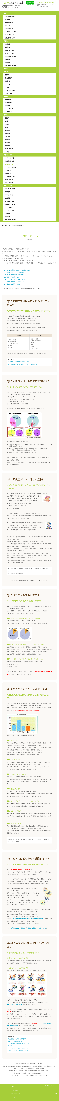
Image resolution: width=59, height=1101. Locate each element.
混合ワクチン (9, 179)
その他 (7, 152)
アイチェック (9, 29)
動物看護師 (8, 78)
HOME (4, 225)
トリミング (8, 112)
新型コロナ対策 (9, 53)
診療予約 (7, 19)
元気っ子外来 (9, 22)
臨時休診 (7, 47)
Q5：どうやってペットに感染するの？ (14, 279)
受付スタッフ (9, 81)
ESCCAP (10, 1046)
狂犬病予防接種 (9, 161)
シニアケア (8, 106)
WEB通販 (7, 192)
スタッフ (6, 72)
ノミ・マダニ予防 (10, 176)
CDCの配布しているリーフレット (17, 1048)
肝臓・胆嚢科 (9, 149)
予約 (5, 13)
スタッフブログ (14, 1094)
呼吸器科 (7, 130)
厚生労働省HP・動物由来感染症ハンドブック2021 (22, 364)
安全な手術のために (10, 56)
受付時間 (7, 44)
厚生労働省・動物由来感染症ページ (18, 362)
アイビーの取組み (8, 186)
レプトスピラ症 (9, 158)
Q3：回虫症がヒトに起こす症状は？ (14, 275)
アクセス (6, 69)
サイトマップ (15, 1086)
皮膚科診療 (8, 102)
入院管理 (7, 198)
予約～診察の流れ (10, 16)
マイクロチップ (9, 210)
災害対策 (7, 213)
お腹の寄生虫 (9, 164)
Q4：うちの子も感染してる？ (12, 277)
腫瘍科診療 (8, 99)
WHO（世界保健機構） (14, 1041)
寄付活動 (7, 216)
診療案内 (6, 41)
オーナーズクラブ (10, 189)
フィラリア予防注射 (10, 167)
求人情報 (9, 93)
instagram (14, 1090)
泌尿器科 (7, 142)
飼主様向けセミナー (10, 38)
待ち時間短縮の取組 (10, 66)
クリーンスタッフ (10, 90)
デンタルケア (9, 183)
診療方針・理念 (9, 50)
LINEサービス (9, 195)
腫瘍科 (7, 118)
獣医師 (7, 75)
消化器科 (7, 136)
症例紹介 (6, 115)
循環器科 (7, 133)
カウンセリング (9, 35)
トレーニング (9, 109)
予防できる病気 (8, 155)
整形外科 (7, 139)
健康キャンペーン (10, 204)
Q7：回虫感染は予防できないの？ (13, 284)
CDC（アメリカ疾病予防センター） (18, 1043)
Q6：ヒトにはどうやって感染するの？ (14, 282)
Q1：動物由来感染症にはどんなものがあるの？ (17, 270)
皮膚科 (7, 121)
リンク (15, 1097)
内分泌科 (7, 146)
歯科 (6, 127)
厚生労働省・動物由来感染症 (16, 1039)
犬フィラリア (9, 170)
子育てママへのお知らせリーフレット (18, 1051)
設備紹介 (7, 62)
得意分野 (6, 96)
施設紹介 (7, 59)
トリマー (7, 87)
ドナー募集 (8, 207)
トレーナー (8, 84)
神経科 (7, 124)
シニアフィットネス (10, 32)
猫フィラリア (9, 173)
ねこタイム (8, 25)
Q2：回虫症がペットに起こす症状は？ (14, 272)
